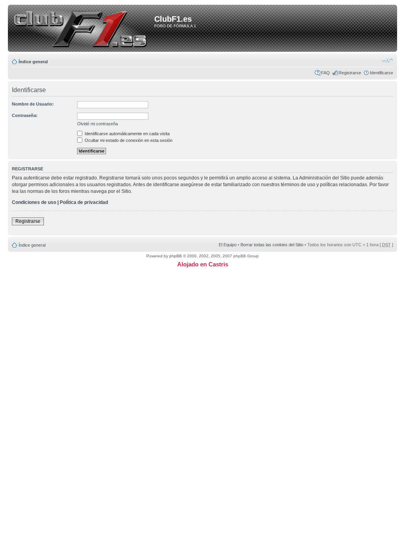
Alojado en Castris (202, 264)
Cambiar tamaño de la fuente (387, 60)
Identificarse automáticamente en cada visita (126, 133)
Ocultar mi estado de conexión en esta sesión (127, 140)
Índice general (33, 61)
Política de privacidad (84, 202)
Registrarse (350, 72)
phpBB (175, 256)
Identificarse (381, 72)
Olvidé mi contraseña (97, 123)
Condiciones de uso (34, 202)
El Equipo (228, 244)
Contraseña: (25, 115)
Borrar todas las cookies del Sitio (271, 244)
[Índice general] (82, 29)
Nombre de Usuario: (33, 104)
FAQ (325, 72)
